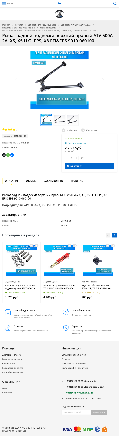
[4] (11, 129)
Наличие (77, 180)
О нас (5, 388)
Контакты (7, 392)
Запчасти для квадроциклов (42, 24)
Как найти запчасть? (12, 372)
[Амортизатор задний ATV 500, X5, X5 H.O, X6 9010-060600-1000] (59, 260)
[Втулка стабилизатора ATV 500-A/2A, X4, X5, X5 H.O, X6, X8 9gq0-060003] (98, 260)
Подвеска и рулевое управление (18, 27)
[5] (14, 129)
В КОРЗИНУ (75, 166)
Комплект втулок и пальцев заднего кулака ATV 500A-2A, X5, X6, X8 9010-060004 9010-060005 (20, 287)
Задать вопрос (53, 180)
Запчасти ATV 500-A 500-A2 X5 (76, 24)
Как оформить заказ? (12, 368)
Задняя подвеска (48, 27)
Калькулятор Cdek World (74, 363)
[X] (4, 155)
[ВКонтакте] (12, 155)
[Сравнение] (36, 245)
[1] (3, 129)
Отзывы (31, 180)
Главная (6, 24)
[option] (21, 272)
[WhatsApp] (8, 155)
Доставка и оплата (11, 354)
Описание (11, 180)
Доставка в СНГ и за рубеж (75, 368)
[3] (8, 129)
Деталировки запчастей (74, 354)
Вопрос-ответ (9, 363)
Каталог (19, 24)
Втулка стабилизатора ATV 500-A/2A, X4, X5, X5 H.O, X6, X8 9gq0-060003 (96, 287)
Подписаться (99, 412)
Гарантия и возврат (12, 359)
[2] (6, 129)
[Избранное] (31, 245)
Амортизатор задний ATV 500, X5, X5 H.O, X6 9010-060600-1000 (59, 287)
